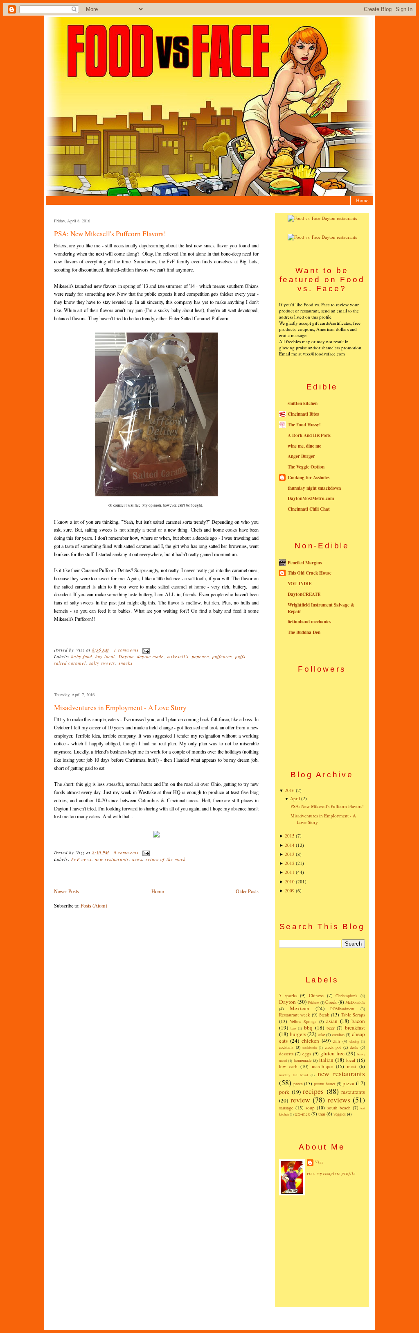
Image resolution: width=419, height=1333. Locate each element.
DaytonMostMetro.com (311, 498)
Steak (324, 1015)
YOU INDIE (299, 583)
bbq (308, 1027)
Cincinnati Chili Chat (309, 509)
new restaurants (112, 859)
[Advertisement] (322, 1251)
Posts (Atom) (94, 905)
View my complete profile (331, 1173)
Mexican (299, 1008)
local (350, 1060)
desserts (286, 1053)
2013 (290, 854)
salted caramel (70, 663)
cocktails (286, 1047)
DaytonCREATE (304, 594)
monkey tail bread (293, 1075)
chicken (310, 1040)
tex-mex (302, 1114)
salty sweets (102, 663)
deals (354, 1047)
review (300, 1099)
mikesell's (178, 656)
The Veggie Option (306, 467)
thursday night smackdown (314, 488)
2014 (290, 845)
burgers (298, 1034)
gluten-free (332, 1053)
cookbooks (309, 1047)
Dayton (126, 656)
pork (284, 1091)
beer (331, 1028)
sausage (286, 1107)
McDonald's (355, 1002)
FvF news (81, 859)
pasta (298, 1083)
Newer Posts (66, 891)
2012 (290, 863)
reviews (339, 1099)
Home (362, 200)
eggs (306, 1053)
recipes (313, 1091)
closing (354, 1041)
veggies (339, 1114)
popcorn (200, 656)
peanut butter (325, 1083)
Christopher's (346, 995)
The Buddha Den (304, 632)
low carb (288, 1066)
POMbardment (342, 1009)
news (137, 859)
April (295, 798)
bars (293, 1028)
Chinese (316, 995)
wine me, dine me (304, 446)
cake (321, 1034)
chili (336, 1041)
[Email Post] (145, 650)
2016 (290, 790)
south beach (339, 1107)
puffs (240, 656)
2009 (290, 890)
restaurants (353, 1091)
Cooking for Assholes (308, 477)
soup (310, 1107)
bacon (358, 1021)
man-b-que (322, 1066)
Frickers (313, 1002)
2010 (290, 881)
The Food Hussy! (304, 424)
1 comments (126, 650)
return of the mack (166, 859)
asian (332, 1021)
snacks (126, 663)
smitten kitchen (303, 403)
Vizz (319, 1162)
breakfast (355, 1027)
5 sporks (288, 995)
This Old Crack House (309, 573)
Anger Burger (301, 456)
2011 (290, 872)
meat (351, 1066)
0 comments (126, 852)
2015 (290, 836)
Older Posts (247, 891)
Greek (331, 1002)
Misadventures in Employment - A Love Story (120, 707)
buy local (105, 656)
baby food (81, 656)
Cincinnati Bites (303, 414)
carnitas (338, 1034)
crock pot (333, 1047)
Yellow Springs (303, 1021)
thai (321, 1114)
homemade (302, 1060)
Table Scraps (353, 1015)
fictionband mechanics (309, 621)
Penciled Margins (305, 562)
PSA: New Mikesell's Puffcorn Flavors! (110, 233)
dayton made (150, 656)
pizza (348, 1083)
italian (326, 1060)
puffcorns (222, 656)
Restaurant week (294, 1015)
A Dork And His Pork (309, 435)
